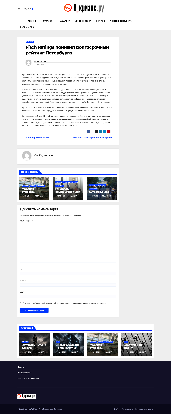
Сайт (22, 292)
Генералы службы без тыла (67, 190)
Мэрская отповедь (28, 190)
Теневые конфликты (121, 21)
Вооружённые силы (71, 182)
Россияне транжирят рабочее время (92, 137)
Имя (22, 269)
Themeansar (58, 409)
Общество (93, 188)
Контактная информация (28, 378)
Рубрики (47, 21)
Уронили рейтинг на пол (37, 137)
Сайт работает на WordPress (27, 409)
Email (23, 281)
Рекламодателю (24, 373)
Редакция (41, 61)
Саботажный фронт (133, 346)
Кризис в (32, 21)
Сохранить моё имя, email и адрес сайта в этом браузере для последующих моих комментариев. (64, 303)
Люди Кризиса (83, 21)
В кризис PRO (27, 27)
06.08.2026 (27, 352)
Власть (32, 185)
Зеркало (100, 21)
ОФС (57, 342)
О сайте (20, 367)
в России (25, 185)
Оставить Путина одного (34, 346)
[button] (153, 24)
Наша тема (64, 21)
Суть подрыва (99, 191)
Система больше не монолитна (68, 346)
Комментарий (26, 221)
